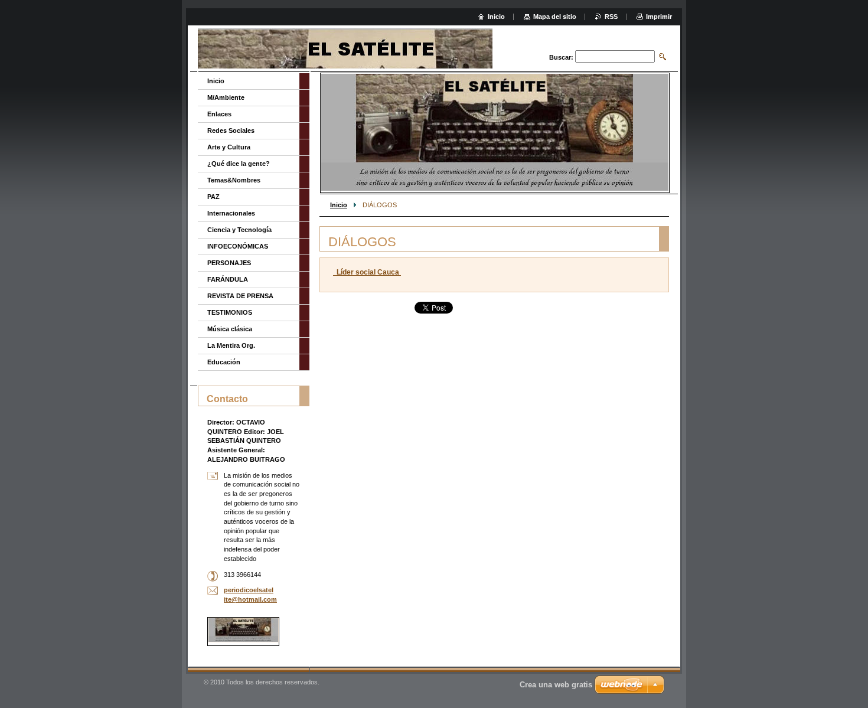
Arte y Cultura (228, 147)
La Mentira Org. (231, 345)
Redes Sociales (230, 130)
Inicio (338, 204)
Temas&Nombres (233, 180)
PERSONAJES (229, 262)
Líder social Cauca (367, 272)
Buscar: (561, 57)
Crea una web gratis (556, 684)
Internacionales (231, 213)
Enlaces (219, 114)
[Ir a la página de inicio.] (370, 49)
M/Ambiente (225, 97)
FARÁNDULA (227, 279)
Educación (223, 362)
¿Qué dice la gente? (238, 163)
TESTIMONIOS (229, 312)
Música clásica (229, 328)
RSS (611, 16)
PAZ (213, 196)
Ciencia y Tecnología (239, 229)
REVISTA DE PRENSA (240, 295)
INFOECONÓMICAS (237, 246)
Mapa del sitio (554, 16)
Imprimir (659, 16)
